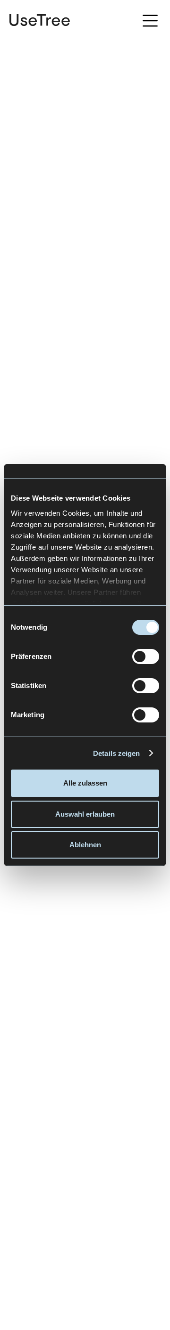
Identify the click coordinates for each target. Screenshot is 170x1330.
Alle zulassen (85, 783)
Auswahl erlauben (85, 814)
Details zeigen (116, 753)
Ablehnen (85, 845)
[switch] (145, 656)
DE (125, 20)
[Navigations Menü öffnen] (153, 20)
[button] (150, 22)
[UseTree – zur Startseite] (39, 20)
